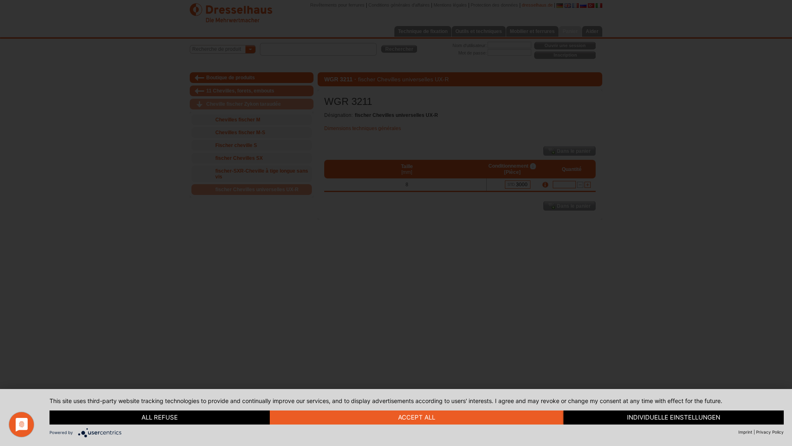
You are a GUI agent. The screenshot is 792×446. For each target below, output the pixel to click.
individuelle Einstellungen (673, 417)
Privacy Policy (770, 431)
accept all (416, 417)
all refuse (159, 417)
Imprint (745, 431)
